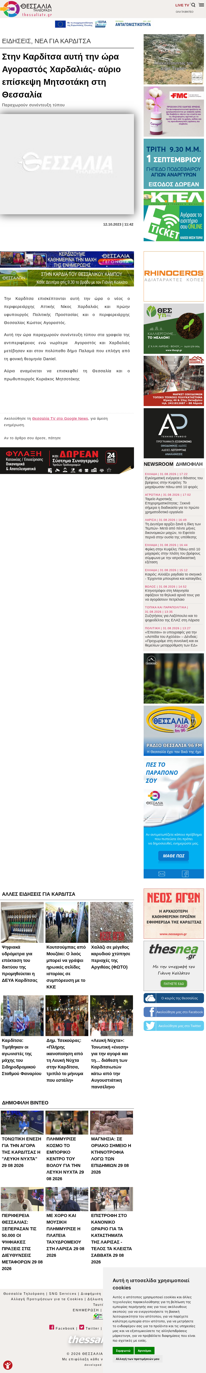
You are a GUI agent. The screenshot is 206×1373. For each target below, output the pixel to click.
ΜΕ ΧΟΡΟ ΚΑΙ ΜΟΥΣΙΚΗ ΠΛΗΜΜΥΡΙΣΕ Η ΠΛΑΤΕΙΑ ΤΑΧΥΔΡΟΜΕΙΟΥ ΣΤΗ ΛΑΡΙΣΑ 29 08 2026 (65, 1235)
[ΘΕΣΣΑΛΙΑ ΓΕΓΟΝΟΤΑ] (67, 259)
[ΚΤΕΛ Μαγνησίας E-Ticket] (174, 216)
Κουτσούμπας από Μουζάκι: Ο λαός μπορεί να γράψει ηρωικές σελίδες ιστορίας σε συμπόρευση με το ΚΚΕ (66, 967)
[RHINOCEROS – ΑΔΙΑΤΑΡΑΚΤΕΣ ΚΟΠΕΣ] (174, 276)
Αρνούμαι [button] (144, 1350)
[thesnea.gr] (174, 966)
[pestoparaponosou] (174, 818)
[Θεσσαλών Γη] (67, 278)
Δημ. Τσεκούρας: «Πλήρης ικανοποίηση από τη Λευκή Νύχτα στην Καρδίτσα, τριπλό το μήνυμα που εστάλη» (64, 1060)
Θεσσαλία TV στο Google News (60, 419)
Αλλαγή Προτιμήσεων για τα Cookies (47, 1299)
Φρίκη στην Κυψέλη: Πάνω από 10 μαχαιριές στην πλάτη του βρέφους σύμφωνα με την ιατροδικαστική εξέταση (172, 553)
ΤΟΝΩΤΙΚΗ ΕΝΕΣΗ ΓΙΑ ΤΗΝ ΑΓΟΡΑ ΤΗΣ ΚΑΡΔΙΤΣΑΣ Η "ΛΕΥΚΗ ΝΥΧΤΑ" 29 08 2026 (21, 1152)
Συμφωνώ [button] (123, 1350)
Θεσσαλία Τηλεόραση (24, 1293)
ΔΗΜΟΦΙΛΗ (189, 464)
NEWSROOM (158, 464)
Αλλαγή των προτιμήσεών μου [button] (137, 1359)
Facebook (64, 1328)
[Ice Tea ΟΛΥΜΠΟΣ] (174, 678)
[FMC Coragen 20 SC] (174, 111)
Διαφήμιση (91, 1293)
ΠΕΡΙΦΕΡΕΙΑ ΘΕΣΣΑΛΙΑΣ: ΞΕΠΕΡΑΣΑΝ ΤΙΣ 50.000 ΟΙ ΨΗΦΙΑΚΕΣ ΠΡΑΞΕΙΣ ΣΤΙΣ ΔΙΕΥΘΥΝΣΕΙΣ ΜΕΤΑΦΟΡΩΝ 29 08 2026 (22, 1242)
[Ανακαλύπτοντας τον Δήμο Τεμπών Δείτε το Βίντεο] (174, 59)
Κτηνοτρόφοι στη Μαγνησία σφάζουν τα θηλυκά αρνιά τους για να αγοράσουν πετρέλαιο (172, 593)
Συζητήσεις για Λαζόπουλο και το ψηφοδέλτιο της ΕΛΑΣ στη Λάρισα (172, 614)
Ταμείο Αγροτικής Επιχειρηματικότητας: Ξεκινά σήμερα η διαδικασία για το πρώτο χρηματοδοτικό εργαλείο (172, 503)
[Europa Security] (67, 460)
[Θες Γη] (174, 329)
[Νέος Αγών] (174, 914)
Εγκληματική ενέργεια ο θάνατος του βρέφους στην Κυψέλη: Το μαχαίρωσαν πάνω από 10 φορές (174, 480)
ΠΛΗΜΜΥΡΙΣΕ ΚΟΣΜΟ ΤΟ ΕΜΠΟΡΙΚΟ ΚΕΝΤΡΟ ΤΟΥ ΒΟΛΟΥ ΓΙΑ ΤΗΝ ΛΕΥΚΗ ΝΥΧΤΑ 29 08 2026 (65, 1158)
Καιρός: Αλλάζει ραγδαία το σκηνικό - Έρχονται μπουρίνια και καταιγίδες (173, 574)
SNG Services (63, 1293)
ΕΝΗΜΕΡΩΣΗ (86, 1310)
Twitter (91, 1328)
